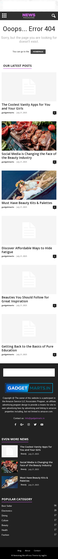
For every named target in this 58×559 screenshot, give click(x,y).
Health (5, 530)
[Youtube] (42, 425)
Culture (5, 520)
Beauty (23, 454)
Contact (37, 550)
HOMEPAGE (38, 52)
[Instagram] (29, 425)
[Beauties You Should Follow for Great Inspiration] (29, 279)
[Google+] (22, 425)
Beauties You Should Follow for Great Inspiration (25, 299)
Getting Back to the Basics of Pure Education (27, 348)
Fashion (5, 535)
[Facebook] (16, 425)
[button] (53, 15)
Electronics (7, 511)
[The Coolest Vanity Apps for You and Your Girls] (29, 86)
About (27, 550)
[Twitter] (36, 425)
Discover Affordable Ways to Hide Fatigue (27, 250)
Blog (19, 550)
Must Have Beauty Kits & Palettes (27, 203)
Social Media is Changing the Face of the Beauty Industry (29, 156)
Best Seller (7, 506)
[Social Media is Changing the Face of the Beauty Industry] (29, 135)
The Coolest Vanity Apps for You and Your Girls (26, 106)
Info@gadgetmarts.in (34, 418)
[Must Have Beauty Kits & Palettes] (29, 185)
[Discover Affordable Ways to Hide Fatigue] (29, 230)
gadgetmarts (8, 112)
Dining (4, 515)
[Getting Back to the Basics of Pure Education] (29, 328)
